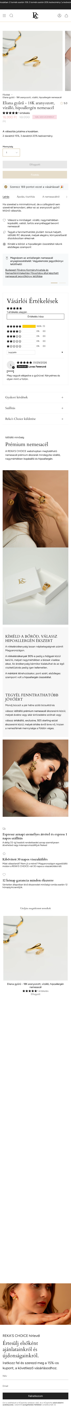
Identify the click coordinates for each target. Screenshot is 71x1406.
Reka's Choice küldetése (20, 419)
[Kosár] (66, 15)
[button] (10, 113)
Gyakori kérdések (16, 397)
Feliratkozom (35, 1396)
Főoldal (6, 94)
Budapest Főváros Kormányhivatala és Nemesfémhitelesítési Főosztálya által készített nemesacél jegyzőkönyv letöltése (32, 273)
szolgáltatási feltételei (32, 1405)
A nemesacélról (50, 196)
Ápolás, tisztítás (26, 196)
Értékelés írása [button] (36, 316)
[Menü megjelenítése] (4, 15)
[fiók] (59, 15)
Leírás (6, 196)
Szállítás (10, 408)
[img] (25, 362)
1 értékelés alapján (17, 312)
